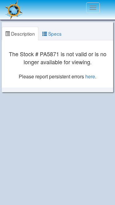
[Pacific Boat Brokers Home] (12, 7)
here (90, 76)
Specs (54, 33)
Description (22, 33)
